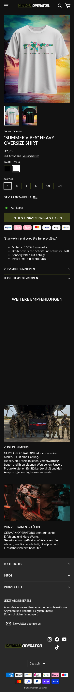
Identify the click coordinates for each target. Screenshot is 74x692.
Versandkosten (30, 155)
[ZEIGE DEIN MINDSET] (37, 423)
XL (36, 186)
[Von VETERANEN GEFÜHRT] (37, 502)
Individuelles (14, 587)
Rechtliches (13, 564)
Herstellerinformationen (21, 278)
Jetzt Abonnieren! (17, 600)
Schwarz (7, 169)
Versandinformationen (19, 269)
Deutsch (34, 663)
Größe (8, 179)
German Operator (13, 131)
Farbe (12, 162)
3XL (60, 186)
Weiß (15, 169)
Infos (8, 575)
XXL (48, 186)
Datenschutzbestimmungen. (21, 614)
